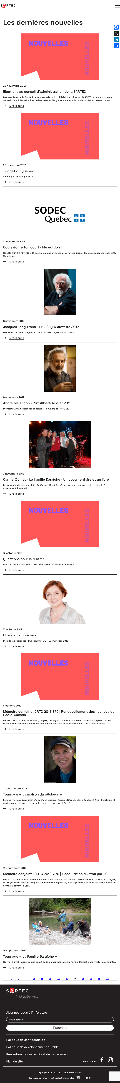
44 (91, 978)
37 (34, 978)
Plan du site (14, 1061)
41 (67, 978)
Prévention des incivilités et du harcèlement (37, 1054)
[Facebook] (116, 27)
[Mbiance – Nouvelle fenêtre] (84, 1077)
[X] (116, 33)
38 (42, 978)
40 (59, 978)
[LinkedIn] (116, 39)
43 (83, 978)
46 (107, 978)
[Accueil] (8, 6)
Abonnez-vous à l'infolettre (26, 1012)
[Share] (116, 46)
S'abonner (60, 1028)
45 (99, 978)
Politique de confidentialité (25, 1040)
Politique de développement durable (32, 1047)
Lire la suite (16, 105)
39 (50, 978)
